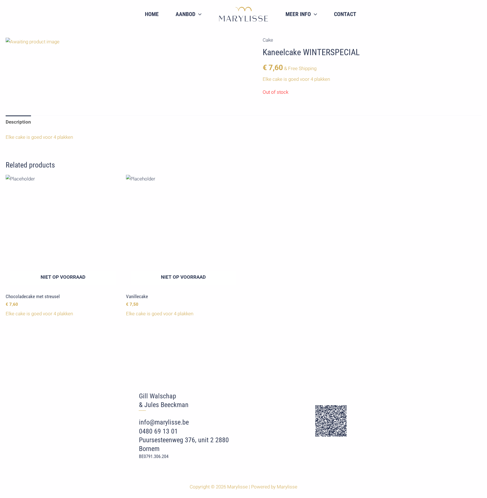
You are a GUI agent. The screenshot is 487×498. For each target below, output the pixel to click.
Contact (345, 14)
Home (152, 14)
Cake (268, 40)
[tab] (18, 121)
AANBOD (185, 14)
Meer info (298, 14)
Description (18, 122)
